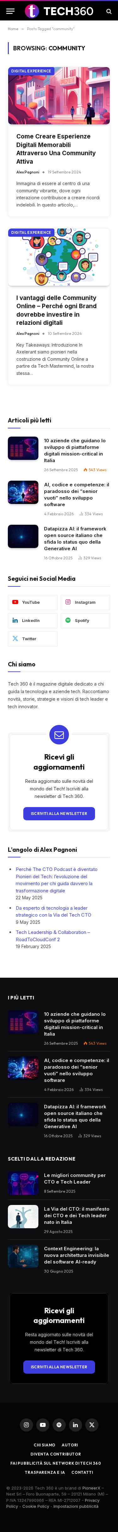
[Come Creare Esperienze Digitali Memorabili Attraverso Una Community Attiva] (59, 95)
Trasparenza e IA (45, 1472)
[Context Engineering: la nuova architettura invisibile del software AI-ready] (23, 1256)
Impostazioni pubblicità (75, 1506)
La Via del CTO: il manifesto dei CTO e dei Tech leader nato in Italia (77, 1215)
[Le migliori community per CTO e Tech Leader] (23, 1183)
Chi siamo (45, 1445)
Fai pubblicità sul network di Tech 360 (55, 1463)
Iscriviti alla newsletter (59, 813)
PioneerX (91, 1487)
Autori (70, 1445)
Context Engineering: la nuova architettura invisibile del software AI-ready (76, 1255)
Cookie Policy (35, 1506)
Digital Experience (31, 71)
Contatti (82, 1472)
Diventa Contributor (56, 1454)
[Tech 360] (59, 11)
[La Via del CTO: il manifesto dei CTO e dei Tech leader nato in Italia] (23, 1217)
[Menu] (10, 11)
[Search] (108, 11)
